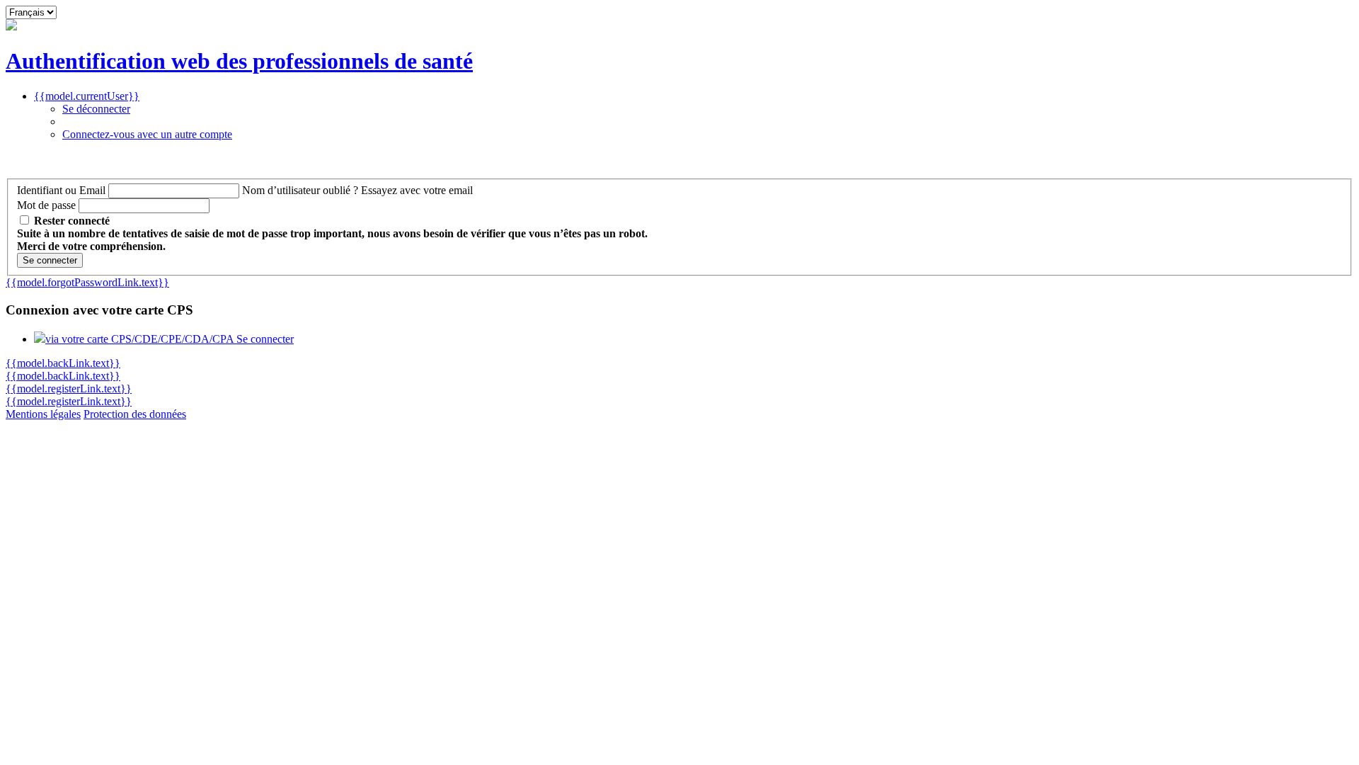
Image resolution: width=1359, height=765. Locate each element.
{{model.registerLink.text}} (69, 388)
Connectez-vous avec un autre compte (147, 134)
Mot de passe (46, 205)
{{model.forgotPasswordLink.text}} (87, 282)
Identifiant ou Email (61, 190)
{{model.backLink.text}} (63, 363)
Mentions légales (43, 414)
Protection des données (135, 414)
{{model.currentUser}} (86, 96)
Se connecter (50, 260)
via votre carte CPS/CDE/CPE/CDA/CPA (169, 339)
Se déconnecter (96, 109)
